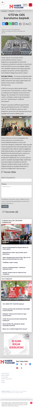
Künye (3, 380)
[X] (21, 364)
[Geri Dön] (3, 2)
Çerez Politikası (5, 375)
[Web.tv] (21, 368)
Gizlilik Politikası (5, 373)
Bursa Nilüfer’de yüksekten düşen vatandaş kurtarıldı (14, 324)
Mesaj (3, 184)
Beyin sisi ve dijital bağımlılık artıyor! (15, 329)
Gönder (4, 206)
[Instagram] (26, 364)
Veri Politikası (4, 377)
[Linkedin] (30, 364)
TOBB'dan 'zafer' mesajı (10, 262)
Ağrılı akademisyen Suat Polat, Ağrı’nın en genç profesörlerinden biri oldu (16, 258)
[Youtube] (17, 368)
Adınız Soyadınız (8, 178)
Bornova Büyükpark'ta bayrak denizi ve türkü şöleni (15, 248)
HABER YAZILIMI (5, 391)
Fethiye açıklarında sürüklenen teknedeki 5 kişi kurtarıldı (16, 309)
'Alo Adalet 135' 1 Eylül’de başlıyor (13, 304)
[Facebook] (17, 364)
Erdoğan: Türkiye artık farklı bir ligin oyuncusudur (14, 314)
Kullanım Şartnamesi (6, 378)
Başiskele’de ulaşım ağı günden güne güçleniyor (15, 253)
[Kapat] (31, 403)
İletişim (3, 382)
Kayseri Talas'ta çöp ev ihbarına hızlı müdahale (14, 273)
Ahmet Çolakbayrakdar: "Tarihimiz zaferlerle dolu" (14, 268)
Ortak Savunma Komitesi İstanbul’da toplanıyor (15, 319)
